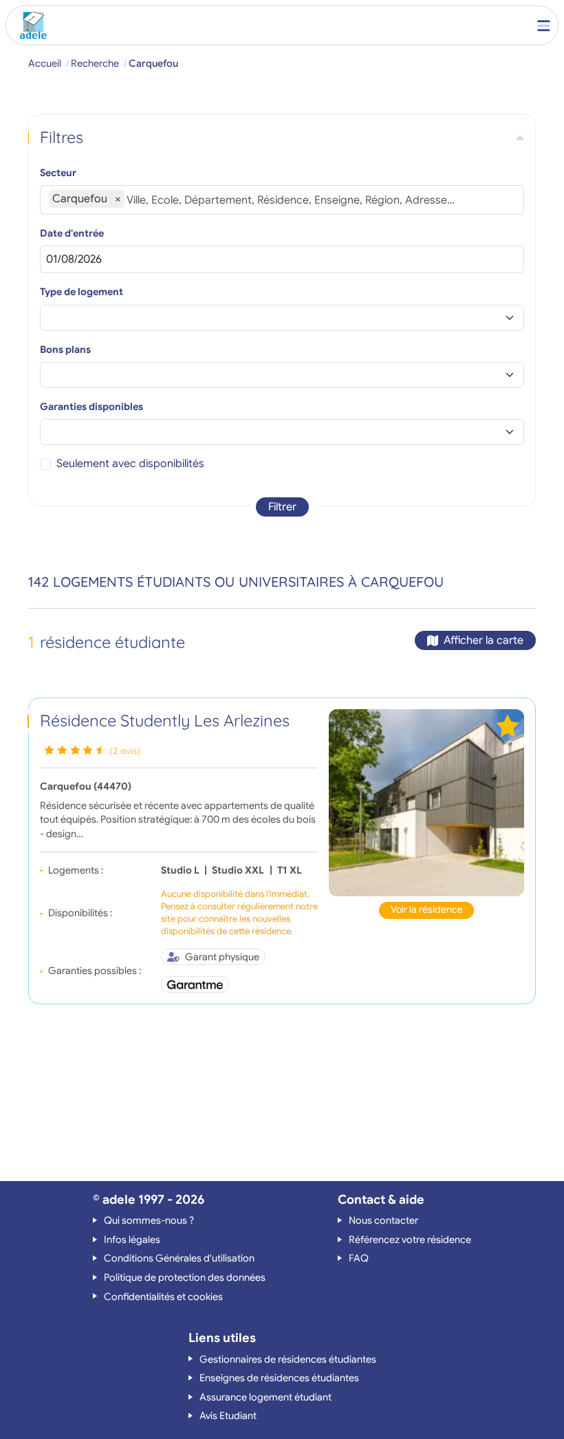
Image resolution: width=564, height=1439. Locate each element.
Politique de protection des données (184, 1277)
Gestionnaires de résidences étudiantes (287, 1359)
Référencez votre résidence (410, 1239)
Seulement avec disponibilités (130, 463)
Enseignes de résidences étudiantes (279, 1378)
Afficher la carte (483, 640)
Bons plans (65, 349)
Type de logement (81, 291)
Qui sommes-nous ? (149, 1220)
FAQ (359, 1258)
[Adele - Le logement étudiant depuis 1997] (30, 25)
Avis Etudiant (228, 1415)
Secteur (58, 172)
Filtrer (282, 507)
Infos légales (132, 1239)
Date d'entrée (72, 233)
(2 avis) (124, 750)
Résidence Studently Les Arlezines (165, 720)
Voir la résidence (427, 909)
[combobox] (321, 200)
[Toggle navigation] (543, 25)
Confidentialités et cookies (163, 1296)
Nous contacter (383, 1220)
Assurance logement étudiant (265, 1397)
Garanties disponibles (91, 406)
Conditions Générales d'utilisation (179, 1258)
